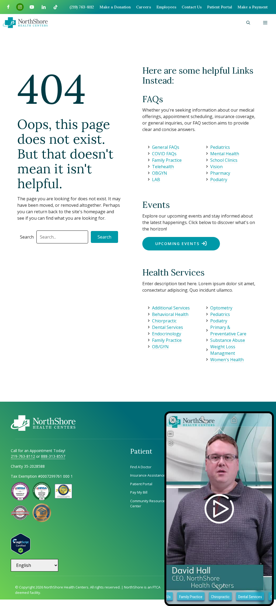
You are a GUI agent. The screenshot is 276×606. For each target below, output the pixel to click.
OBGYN (159, 173)
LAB (156, 180)
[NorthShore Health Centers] (25, 22)
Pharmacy (220, 173)
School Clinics (223, 160)
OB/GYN (160, 347)
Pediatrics (220, 147)
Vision (216, 167)
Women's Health (227, 360)
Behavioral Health (170, 314)
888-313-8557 (53, 456)
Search (27, 237)
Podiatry (218, 180)
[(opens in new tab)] (20, 519)
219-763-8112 (23, 456)
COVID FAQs (164, 154)
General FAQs (165, 147)
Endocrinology (166, 334)
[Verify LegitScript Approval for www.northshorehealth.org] (20, 553)
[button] (248, 22)
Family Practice (167, 160)
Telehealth (163, 167)
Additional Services (171, 308)
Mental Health (224, 154)
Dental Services (167, 327)
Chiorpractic (164, 321)
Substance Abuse (227, 340)
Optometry (221, 308)
